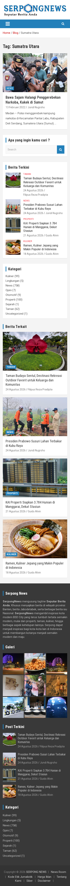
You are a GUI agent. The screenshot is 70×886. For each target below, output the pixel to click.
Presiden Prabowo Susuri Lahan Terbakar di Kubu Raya (42, 206)
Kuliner (27, 241)
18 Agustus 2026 (33, 253)
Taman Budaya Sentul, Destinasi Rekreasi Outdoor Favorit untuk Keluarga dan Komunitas (43, 182)
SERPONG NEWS (36, 872)
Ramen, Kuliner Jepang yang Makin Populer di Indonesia (40, 247)
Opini (9, 290)
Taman (27, 174)
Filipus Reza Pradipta (35, 194)
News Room (58, 872)
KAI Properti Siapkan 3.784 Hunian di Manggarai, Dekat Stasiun (40, 227)
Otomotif (11, 295)
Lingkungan (12, 281)
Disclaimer (44, 880)
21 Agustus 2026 (33, 235)
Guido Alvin (52, 235)
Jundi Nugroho (36, 107)
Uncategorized (14, 313)
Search (60, 149)
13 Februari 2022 (15, 107)
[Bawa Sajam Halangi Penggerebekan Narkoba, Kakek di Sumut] (35, 72)
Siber (30, 880)
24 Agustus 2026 (33, 190)
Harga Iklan (44, 876)
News (10, 88)
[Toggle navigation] (8, 24)
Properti (28, 219)
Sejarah (10, 304)
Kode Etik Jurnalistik (20, 876)
